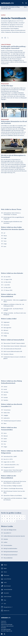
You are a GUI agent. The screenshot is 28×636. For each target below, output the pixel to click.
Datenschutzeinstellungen (6, 624)
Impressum (3, 621)
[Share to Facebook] (5, 38)
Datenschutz (3, 622)
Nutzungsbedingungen (6, 629)
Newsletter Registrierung (6, 631)
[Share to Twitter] (8, 38)
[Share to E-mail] (2, 38)
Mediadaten (3, 627)
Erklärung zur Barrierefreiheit (7, 626)
